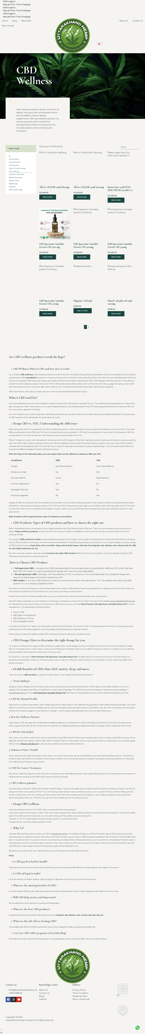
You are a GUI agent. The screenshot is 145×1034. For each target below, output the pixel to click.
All (10, 156)
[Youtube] (19, 999)
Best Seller (26, 21)
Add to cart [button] (82, 311)
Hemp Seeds (14, 159)
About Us (123, 21)
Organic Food (14, 181)
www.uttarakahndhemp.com (122, 601)
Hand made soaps (15, 190)
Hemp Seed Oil (14, 162)
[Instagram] (13, 999)
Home (5, 21)
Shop (14, 21)
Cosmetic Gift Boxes (16, 174)
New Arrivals (8, 26)
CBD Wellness (14, 171)
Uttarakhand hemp (17, 693)
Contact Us (137, 21)
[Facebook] (8, 999)
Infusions (12, 187)
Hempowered (14, 165)
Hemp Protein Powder (17, 168)
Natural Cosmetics (15, 177)
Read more (47, 197)
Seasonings (13, 184)
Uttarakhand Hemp (59, 834)
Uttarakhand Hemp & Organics (20, 1020)
